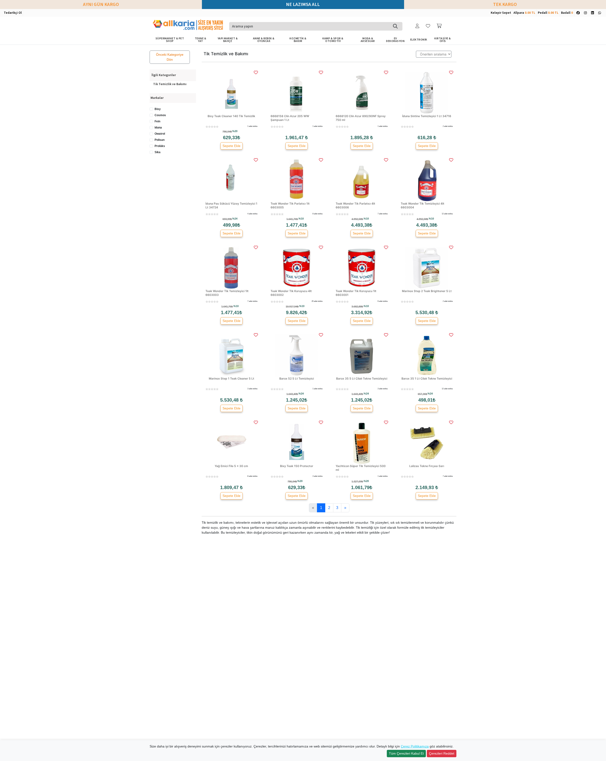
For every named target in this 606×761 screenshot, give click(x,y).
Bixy (158, 109)
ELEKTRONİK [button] (418, 40)
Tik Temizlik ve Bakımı (170, 84)
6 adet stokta (383, 301)
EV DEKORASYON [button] (395, 40)
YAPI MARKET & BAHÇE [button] (228, 40)
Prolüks (160, 146)
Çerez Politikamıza (415, 746)
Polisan (160, 140)
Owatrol (160, 133)
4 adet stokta (252, 214)
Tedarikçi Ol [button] (13, 12)
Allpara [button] (524, 12)
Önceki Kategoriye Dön (169, 57)
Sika (157, 152)
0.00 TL (530, 12)
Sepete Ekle (232, 146)
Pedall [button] (548, 12)
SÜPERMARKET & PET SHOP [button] (170, 40)
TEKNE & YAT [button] (200, 40)
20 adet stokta (317, 301)
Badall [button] (567, 12)
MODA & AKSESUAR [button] (368, 40)
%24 (234, 218)
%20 (234, 131)
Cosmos (160, 115)
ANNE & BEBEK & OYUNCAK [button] (264, 40)
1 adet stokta (252, 126)
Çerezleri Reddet (441, 753)
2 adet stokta (448, 126)
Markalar (157, 97)
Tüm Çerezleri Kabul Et (406, 753)
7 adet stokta (383, 214)
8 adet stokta (317, 214)
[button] (417, 26)
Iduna (158, 127)
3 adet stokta (252, 389)
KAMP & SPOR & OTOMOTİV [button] (332, 40)
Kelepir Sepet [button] (501, 12)
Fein (157, 121)
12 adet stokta (447, 214)
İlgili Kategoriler (164, 75)
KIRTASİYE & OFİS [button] (442, 40)
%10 (301, 218)
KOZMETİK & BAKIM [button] (298, 40)
